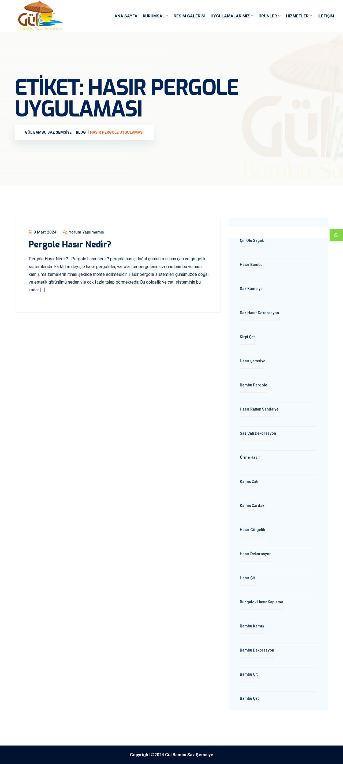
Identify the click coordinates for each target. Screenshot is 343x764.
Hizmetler (297, 16)
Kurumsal (154, 16)
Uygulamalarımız (230, 16)
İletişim (326, 16)
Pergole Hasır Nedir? (70, 244)
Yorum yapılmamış (86, 232)
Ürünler (268, 16)
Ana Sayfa (125, 16)
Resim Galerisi (189, 16)
